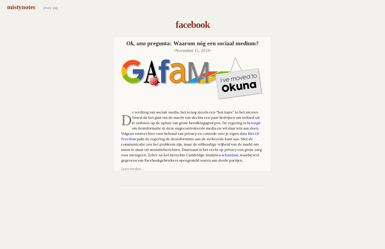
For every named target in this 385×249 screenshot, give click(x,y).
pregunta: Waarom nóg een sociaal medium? (192, 43)
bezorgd (253, 123)
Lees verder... (132, 169)
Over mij (50, 8)
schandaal (229, 155)
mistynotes (21, 7)
